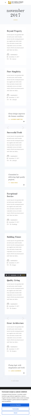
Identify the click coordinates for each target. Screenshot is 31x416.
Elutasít (15, 413)
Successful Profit (14, 133)
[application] (15, 275)
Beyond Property (14, 31)
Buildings (14, 224)
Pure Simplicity (14, 72)
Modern (14, 308)
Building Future (14, 237)
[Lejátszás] (6, 275)
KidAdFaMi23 (13, 54)
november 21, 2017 (14, 57)
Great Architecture (15, 323)
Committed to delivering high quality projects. (16, 177)
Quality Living (13, 281)
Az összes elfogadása (15, 405)
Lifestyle (14, 99)
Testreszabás (15, 409)
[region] (15, 402)
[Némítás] (20, 275)
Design (14, 265)
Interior (14, 59)
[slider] (24, 275)
